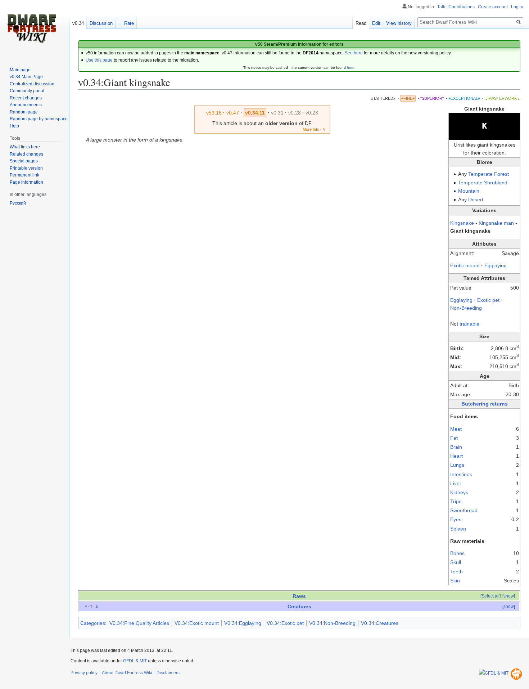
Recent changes (26, 97)
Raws (299, 596)
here (350, 68)
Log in (517, 6)
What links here (25, 146)
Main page (20, 69)
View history (399, 23)
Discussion (101, 23)
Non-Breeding (466, 308)
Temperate (480, 174)
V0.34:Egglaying (242, 623)
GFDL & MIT (135, 660)
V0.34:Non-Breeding (332, 623)
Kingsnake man (496, 223)
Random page (24, 112)
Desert (475, 199)
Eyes (455, 519)
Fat (454, 438)
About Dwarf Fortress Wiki (127, 672)
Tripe (456, 501)
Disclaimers (168, 672)
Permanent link (24, 175)
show (508, 596)
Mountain (468, 191)
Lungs (457, 465)
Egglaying (495, 265)
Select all (490, 596)
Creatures (299, 606)
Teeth (456, 571)
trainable (469, 324)
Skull (455, 562)
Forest (501, 174)
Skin (455, 580)
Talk (441, 6)
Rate (129, 23)
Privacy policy (84, 672)
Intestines (461, 474)
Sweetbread (464, 510)
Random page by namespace (39, 118)
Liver (455, 483)
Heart (456, 456)
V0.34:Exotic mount (197, 623)
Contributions (461, 6)
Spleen (458, 529)
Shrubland (495, 182)
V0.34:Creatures (379, 623)
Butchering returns (484, 404)
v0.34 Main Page (26, 76)
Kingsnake (462, 223)
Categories (92, 623)
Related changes (26, 154)
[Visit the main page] (31, 29)
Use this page (99, 60)
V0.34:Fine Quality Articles (139, 623)
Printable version (26, 168)
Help (14, 126)
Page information (26, 182)
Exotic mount (465, 265)
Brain (456, 447)
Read (361, 23)
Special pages (24, 161)
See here (354, 53)
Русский (18, 203)
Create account (493, 6)
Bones (457, 553)
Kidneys (459, 492)
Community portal (27, 90)
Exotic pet (488, 300)
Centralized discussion (32, 83)
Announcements (26, 104)
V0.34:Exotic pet (285, 623)
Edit (376, 23)
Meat (456, 429)
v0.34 (78, 23)
